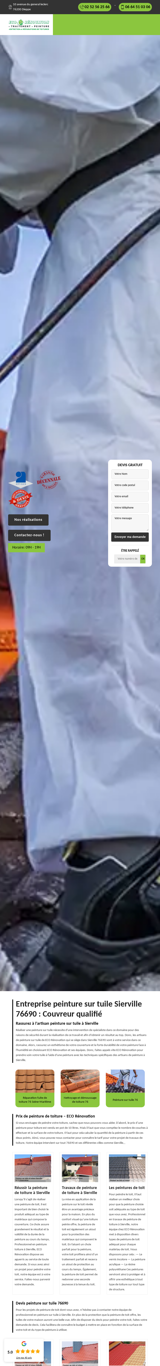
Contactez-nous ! (29, 535)
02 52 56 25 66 (97, 7)
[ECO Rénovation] (30, 24)
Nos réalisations (28, 520)
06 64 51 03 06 (137, 7)
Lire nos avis (24, 1358)
